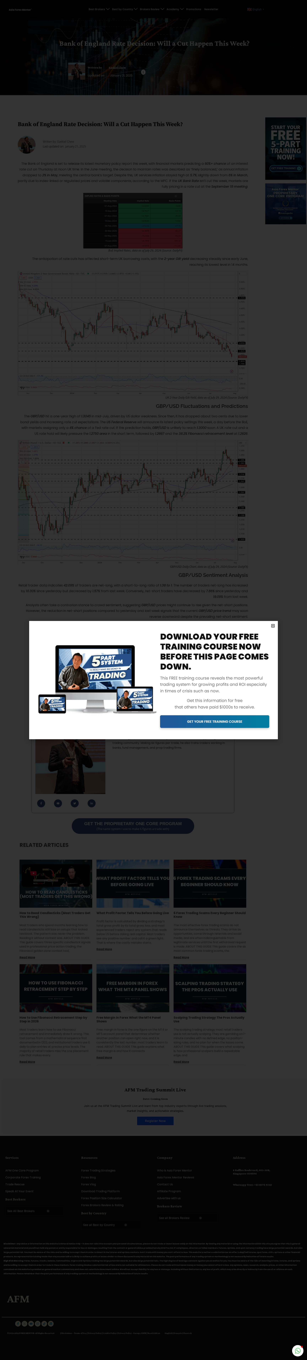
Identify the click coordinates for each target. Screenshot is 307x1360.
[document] (153, 680)
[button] (273, 626)
